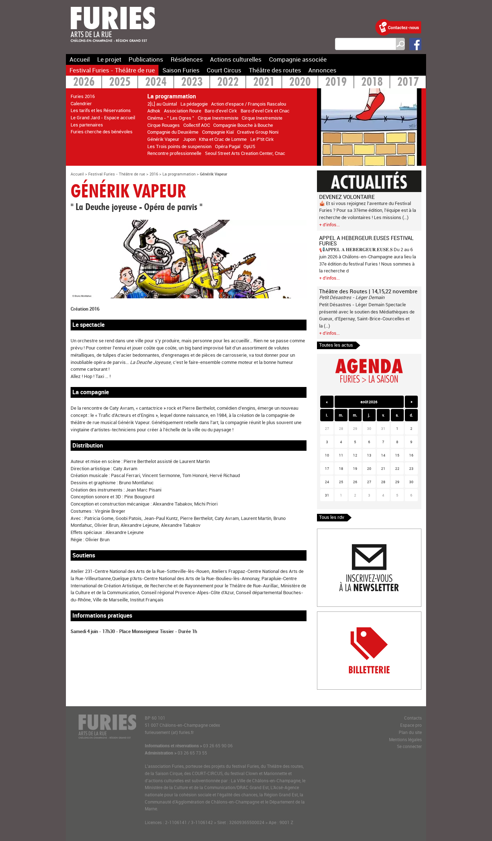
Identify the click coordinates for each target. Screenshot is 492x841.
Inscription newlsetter (339, 532)
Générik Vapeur (163, 139)
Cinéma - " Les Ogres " (170, 118)
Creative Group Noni (257, 132)
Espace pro (411, 725)
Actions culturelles (235, 59)
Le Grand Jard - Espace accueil (103, 117)
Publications (146, 59)
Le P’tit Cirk (262, 139)
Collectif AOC (196, 125)
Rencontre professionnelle (174, 153)
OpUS (249, 146)
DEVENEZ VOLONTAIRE (347, 196)
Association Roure (182, 110)
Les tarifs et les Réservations (101, 110)
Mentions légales (405, 739)
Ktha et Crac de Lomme (223, 139)
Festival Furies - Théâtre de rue (112, 70)
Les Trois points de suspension (179, 146)
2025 (120, 83)
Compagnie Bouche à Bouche (243, 125)
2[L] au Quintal (162, 104)
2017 (408, 83)
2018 (372, 83)
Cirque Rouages (163, 125)
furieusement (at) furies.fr (169, 732)
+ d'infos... (329, 224)
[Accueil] (113, 46)
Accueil (80, 59)
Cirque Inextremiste (218, 118)
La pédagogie (194, 104)
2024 (156, 83)
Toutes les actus (336, 345)
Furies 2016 (83, 96)
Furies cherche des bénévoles (102, 131)
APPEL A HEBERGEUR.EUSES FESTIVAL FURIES (366, 240)
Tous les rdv (331, 517)
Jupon (189, 139)
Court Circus (224, 70)
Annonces (322, 70)
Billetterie (327, 615)
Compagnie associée (298, 59)
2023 (192, 83)
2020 (300, 83)
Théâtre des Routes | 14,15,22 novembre (368, 291)
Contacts (413, 718)
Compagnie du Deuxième (172, 132)
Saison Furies (181, 70)
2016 (153, 174)
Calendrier (81, 103)
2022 (228, 83)
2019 (336, 83)
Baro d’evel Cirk (221, 110)
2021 (264, 83)
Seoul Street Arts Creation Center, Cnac (245, 153)
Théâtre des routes (275, 70)
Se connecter (409, 746)
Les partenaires (87, 124)
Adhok (153, 110)
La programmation (179, 174)
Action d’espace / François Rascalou (248, 104)
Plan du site (410, 732)
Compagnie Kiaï (218, 132)
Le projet (109, 59)
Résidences (187, 59)
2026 (84, 83)
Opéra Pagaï (227, 146)
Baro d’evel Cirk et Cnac (265, 110)
